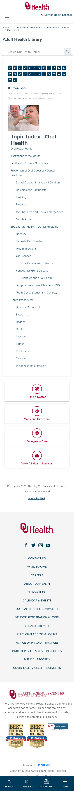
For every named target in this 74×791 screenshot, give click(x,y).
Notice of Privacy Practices (37, 643)
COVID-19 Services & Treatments (37, 668)
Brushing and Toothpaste (31, 190)
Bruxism (21, 234)
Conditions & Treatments (28, 27)
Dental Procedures (22, 300)
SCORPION (43, 765)
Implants (21, 336)
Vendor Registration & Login (37, 617)
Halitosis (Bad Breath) (29, 241)
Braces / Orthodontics (29, 307)
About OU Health (37, 584)
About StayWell (36, 498)
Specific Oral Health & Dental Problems (34, 226)
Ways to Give (37, 567)
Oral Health (13, 30)
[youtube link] (48, 545)
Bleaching (22, 314)
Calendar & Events (37, 600)
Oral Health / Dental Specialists (29, 163)
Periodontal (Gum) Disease (32, 270)
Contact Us (37, 558)
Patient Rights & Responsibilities (37, 651)
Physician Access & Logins (37, 634)
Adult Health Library (57, 27)
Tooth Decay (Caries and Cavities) (36, 292)
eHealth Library (37, 626)
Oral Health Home (22, 148)
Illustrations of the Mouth (25, 156)
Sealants (21, 358)
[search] (33, 51)
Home (6, 27)
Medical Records (37, 659)
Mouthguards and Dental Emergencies (39, 212)
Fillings (20, 344)
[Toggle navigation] (7, 17)
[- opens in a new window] (37, 694)
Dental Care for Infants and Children (38, 182)
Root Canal (22, 351)
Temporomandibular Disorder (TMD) (38, 285)
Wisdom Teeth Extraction (31, 366)
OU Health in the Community (37, 609)
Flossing (21, 197)
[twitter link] (33, 545)
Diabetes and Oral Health (36, 278)
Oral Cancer (23, 256)
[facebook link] (26, 545)
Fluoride (21, 204)
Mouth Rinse (23, 219)
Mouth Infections (26, 248)
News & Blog (37, 592)
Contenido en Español (58, 14)
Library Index (18, 88)
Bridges (20, 322)
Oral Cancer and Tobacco (37, 263)
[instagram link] (40, 545)
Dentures (21, 329)
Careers (37, 575)
